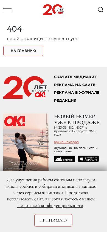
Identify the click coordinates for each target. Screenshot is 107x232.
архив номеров (66, 141)
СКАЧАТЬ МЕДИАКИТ (75, 77)
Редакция (65, 100)
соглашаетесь (65, 199)
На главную (23, 51)
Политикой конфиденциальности (50, 205)
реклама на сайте (74, 85)
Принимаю (53, 220)
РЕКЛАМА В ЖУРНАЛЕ (76, 92)
